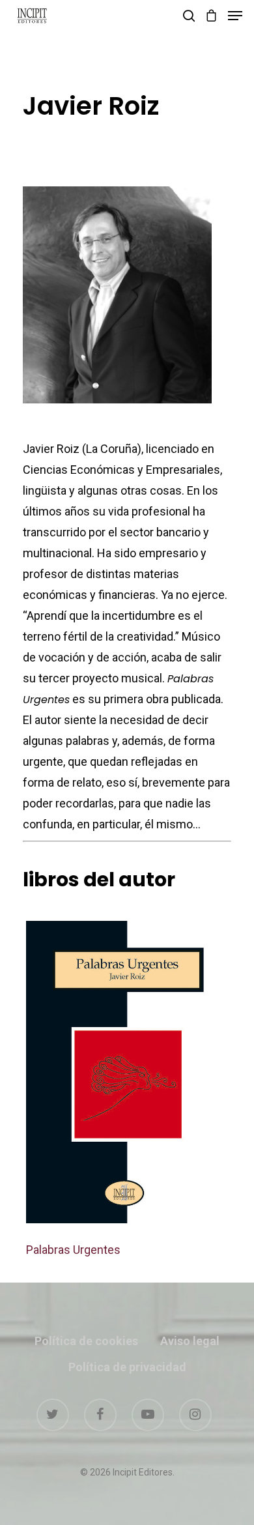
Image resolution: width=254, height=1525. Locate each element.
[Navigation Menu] (235, 15)
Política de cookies (86, 1341)
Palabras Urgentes (73, 1249)
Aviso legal (189, 1341)
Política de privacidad (127, 1367)
